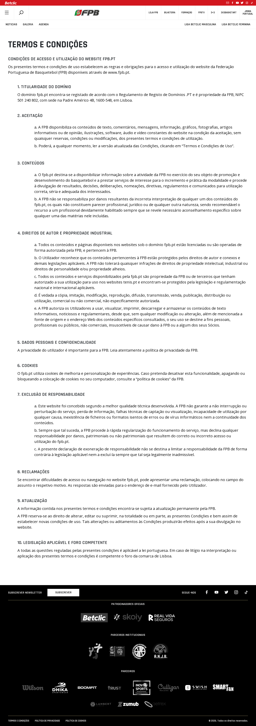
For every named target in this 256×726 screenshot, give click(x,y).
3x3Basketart (229, 12)
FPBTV (201, 12)
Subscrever (63, 592)
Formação (186, 12)
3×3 (213, 12)
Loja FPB (153, 12)
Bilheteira (169, 12)
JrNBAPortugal (248, 12)
